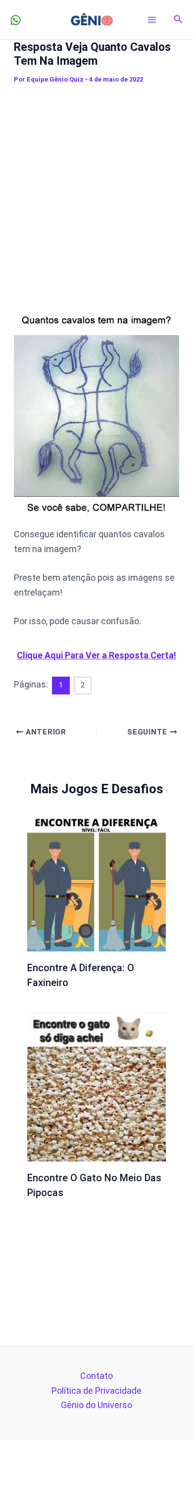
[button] (178, 19)
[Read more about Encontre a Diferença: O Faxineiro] (96, 881)
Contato (96, 1376)
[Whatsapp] (15, 20)
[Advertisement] (96, 189)
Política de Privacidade (96, 1390)
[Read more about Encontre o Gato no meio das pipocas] (96, 1085)
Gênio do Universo (96, 1405)
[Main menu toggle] (152, 19)
